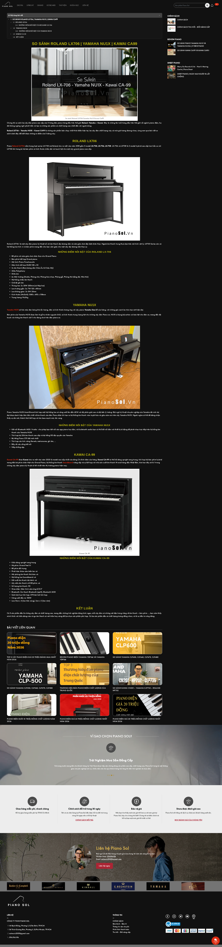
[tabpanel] (111, 756)
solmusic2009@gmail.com (111, 859)
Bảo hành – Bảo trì (120, 924)
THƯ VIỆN (62, 5)
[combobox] (192, 5)
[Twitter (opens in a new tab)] (181, 916)
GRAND (40, 5)
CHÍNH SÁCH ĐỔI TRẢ (84, 820)
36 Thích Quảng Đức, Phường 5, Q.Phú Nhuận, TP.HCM (30, 929)
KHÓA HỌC (74, 5)
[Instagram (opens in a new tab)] (174, 916)
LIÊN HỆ (85, 5)
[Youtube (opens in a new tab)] (187, 916)
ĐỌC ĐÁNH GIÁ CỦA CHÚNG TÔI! (188, 820)
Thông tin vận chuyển (121, 927)
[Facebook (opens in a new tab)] (167, 916)
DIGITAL (20, 5)
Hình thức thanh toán (121, 929)
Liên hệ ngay (104, 866)
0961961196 (111, 856)
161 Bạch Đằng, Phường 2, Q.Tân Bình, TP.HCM (27, 926)
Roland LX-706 (18, 146)
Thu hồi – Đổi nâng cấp (122, 932)
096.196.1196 (14, 937)
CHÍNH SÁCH (118, 921)
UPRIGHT (30, 5)
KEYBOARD (51, 5)
